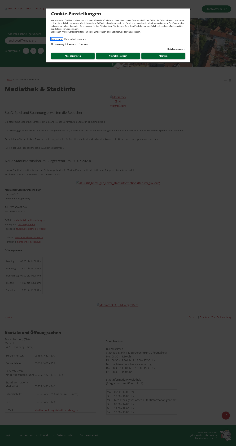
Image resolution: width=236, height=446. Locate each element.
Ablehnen (163, 56)
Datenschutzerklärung (75, 39)
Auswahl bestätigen (118, 56)
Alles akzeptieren (73, 56)
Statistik (85, 44)
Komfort (72, 44)
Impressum (56, 39)
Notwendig (59, 44)
